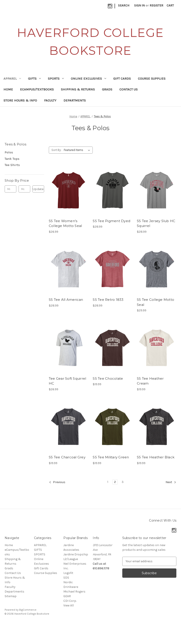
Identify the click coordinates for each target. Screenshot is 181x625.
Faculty (50, 100)
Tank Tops (12, 159)
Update (38, 189)
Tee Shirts (12, 165)
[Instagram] (110, 6)
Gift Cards (122, 78)
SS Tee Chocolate (108, 378)
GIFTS (32, 78)
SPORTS (54, 78)
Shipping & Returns (78, 89)
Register (156, 5)
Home (8, 89)
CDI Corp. (70, 601)
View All (68, 605)
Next (169, 482)
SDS (66, 577)
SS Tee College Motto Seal (155, 302)
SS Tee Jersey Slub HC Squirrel (156, 223)
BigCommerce (27, 609)
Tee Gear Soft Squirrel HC (67, 381)
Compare (67, 190)
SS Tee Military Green (111, 457)
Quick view (65, 182)
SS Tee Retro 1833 (108, 299)
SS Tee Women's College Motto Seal (65, 223)
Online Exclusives (86, 78)
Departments (75, 100)
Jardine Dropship (75, 554)
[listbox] (77, 150)
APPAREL (10, 78)
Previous (58, 482)
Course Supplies (152, 78)
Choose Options (68, 198)
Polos (9, 152)
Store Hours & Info (20, 100)
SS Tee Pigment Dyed (111, 221)
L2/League (70, 559)
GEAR (67, 596)
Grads (107, 89)
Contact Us (128, 89)
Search (123, 5)
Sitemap (11, 596)
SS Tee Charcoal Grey (67, 457)
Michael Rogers (74, 591)
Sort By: (56, 150)
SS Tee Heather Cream (150, 381)
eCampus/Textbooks (37, 89)
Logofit (68, 573)
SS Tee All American (66, 299)
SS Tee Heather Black (155, 457)
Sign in (139, 5)
